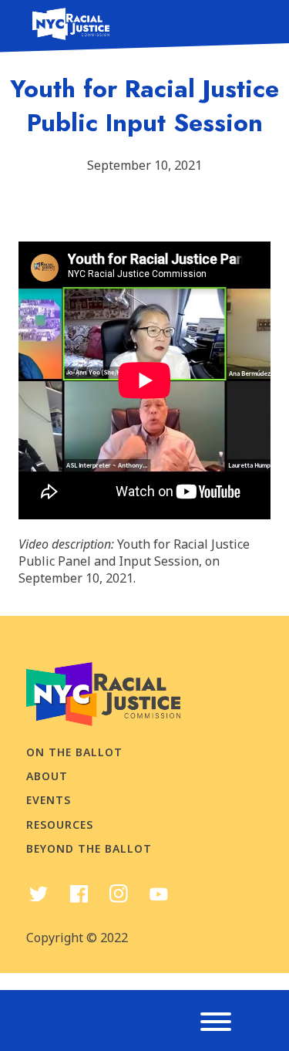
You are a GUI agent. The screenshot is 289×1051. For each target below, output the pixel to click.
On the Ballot (74, 752)
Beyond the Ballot (89, 848)
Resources (59, 824)
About (47, 776)
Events (48, 799)
